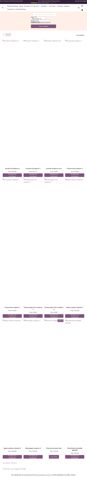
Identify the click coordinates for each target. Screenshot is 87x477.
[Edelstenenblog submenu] (26, 9)
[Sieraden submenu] (47, 6)
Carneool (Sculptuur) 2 (12, 168)
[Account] (82, 10)
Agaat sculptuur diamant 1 (74, 307)
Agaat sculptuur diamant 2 (12, 448)
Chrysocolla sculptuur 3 (75, 168)
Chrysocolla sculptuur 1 (12, 307)
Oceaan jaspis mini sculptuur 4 (54, 308)
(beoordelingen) (52, 2)
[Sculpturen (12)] (40, 22)
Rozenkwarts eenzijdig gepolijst (74, 449)
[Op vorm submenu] (39, 6)
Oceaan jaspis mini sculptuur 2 (33, 308)
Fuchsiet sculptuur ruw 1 (54, 168)
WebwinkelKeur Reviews (43, 475)
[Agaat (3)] (38, 17)
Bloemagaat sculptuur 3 (33, 448)
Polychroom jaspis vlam (54, 448)
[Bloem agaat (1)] (38, 19)
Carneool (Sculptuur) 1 (33, 168)
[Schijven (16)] (40, 21)
